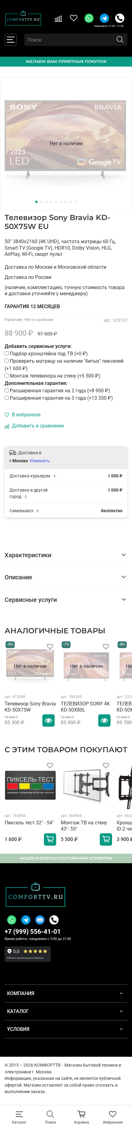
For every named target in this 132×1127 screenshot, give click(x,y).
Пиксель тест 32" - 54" (29, 822)
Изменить (40, 460)
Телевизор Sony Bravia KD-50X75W (30, 707)
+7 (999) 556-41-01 (33, 931)
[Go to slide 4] (51, 202)
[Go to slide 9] (76, 202)
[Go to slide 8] (71, 202)
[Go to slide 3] (46, 202)
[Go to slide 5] (56, 202)
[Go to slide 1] (36, 202)
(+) (60, 391)
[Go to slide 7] (66, 202)
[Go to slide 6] (61, 202)
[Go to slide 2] (41, 202)
